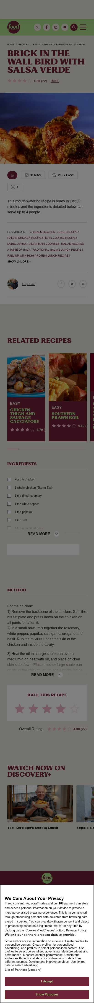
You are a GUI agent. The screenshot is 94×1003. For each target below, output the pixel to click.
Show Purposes (47, 994)
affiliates (41, 903)
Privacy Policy (76, 930)
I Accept (47, 981)
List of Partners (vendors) (23, 969)
